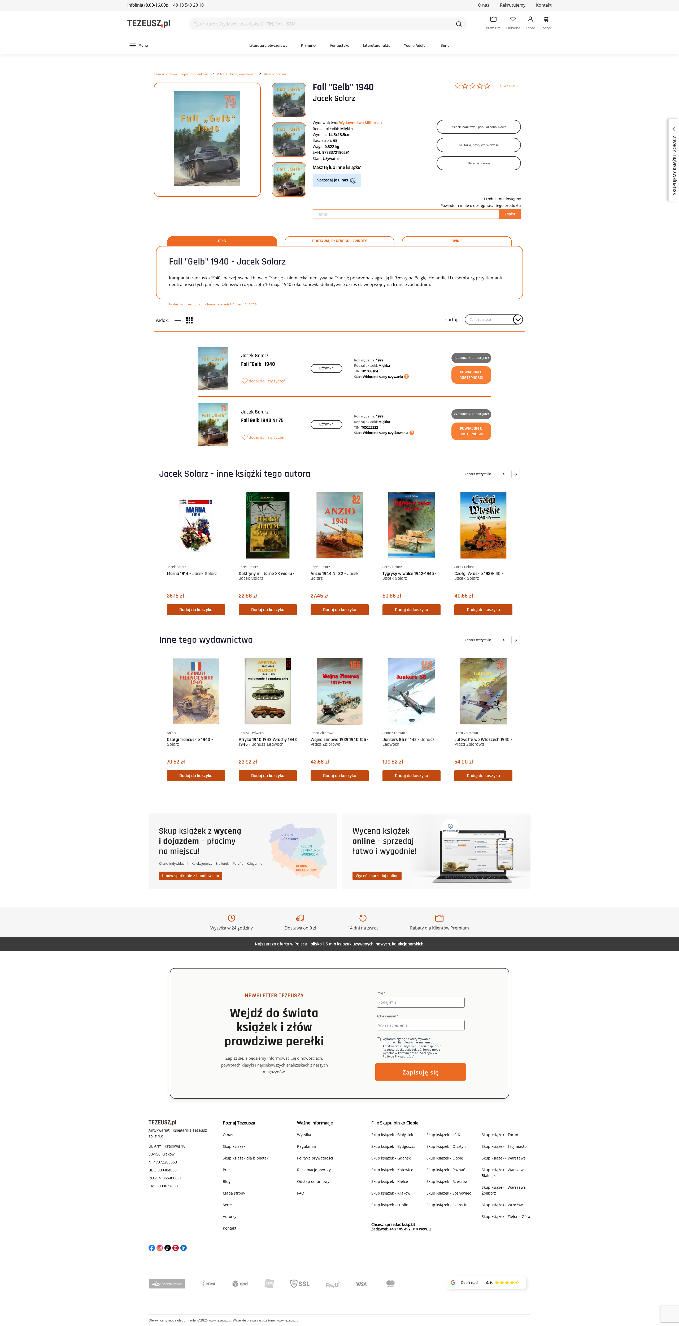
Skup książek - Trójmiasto (504, 1146)
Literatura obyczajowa (268, 45)
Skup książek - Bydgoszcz (393, 1146)
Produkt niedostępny (471, 358)
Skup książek (234, 1146)
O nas (483, 5)
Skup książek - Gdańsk (391, 1158)
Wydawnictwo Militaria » (360, 122)
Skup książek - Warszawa (504, 1158)
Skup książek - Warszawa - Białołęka (505, 1172)
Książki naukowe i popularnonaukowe (181, 74)
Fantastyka (339, 45)
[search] (459, 24)
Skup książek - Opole (444, 1158)
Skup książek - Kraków (390, 1193)
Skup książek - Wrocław (502, 1204)
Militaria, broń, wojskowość (236, 74)
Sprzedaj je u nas (332, 179)
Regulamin (306, 1146)
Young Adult (414, 45)
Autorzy (229, 1216)
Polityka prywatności (315, 1158)
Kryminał (309, 45)
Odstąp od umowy (313, 1181)
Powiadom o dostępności (471, 375)
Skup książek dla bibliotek (245, 1158)
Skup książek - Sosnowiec (448, 1193)
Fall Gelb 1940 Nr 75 (262, 420)
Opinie (457, 241)
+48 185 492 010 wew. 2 (410, 1228)
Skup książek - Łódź (443, 1134)
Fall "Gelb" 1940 (258, 364)
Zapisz (510, 214)
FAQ (300, 1193)
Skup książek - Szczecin (447, 1204)
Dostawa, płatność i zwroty (339, 241)
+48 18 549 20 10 (187, 5)
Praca (228, 1169)
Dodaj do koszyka (195, 610)
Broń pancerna (275, 74)
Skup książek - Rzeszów (447, 1181)
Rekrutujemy (512, 5)
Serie (445, 45)
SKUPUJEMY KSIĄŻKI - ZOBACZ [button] (674, 165)
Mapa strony (234, 1193)
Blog (226, 1181)
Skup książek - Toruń (500, 1134)
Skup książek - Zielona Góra (506, 1216)
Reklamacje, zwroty (314, 1169)
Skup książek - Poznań (445, 1169)
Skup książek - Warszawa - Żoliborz (505, 1190)
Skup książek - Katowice (392, 1169)
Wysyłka (304, 1134)
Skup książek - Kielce (389, 1181)
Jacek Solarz (334, 98)
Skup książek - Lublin (389, 1204)
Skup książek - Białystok (392, 1134)
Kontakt (544, 5)
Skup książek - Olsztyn (446, 1146)
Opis (222, 241)
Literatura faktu (376, 45)
